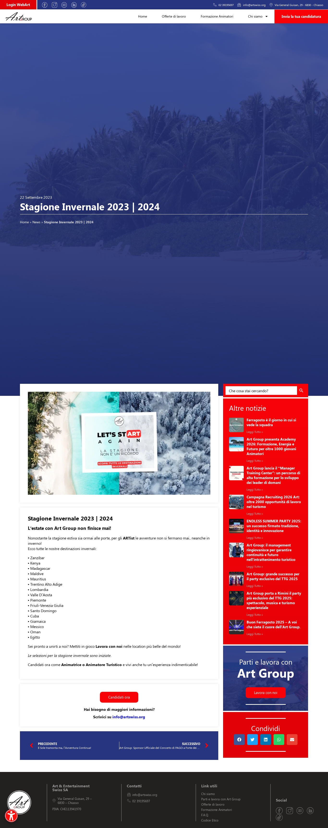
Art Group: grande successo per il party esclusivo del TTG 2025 (273, 576)
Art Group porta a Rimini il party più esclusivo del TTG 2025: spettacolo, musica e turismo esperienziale (274, 600)
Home (142, 16)
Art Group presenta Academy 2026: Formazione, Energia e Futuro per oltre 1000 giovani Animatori (271, 446)
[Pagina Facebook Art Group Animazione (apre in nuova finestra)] (46, 4)
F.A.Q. (205, 815)
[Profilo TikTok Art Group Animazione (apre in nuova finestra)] (85, 4)
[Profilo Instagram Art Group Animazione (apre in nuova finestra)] (56, 4)
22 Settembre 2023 (36, 197)
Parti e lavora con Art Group (221, 799)
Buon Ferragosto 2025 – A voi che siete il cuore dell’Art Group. (273, 624)
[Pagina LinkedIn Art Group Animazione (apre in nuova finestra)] (75, 4)
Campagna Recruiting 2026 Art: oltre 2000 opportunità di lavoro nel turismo (274, 501)
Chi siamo (255, 16)
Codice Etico (210, 820)
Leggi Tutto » (255, 432)
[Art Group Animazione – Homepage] (18, 16)
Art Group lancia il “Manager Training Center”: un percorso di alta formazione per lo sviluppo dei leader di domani (273, 475)
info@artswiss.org (128, 716)
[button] (239, 739)
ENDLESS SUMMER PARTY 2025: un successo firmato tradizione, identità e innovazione (274, 526)
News (36, 222)
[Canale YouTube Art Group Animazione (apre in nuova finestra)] (65, 4)
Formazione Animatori (217, 16)
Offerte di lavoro (174, 16)
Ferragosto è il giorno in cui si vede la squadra (271, 422)
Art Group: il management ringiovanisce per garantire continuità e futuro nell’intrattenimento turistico (271, 552)
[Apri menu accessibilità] (11, 815)
